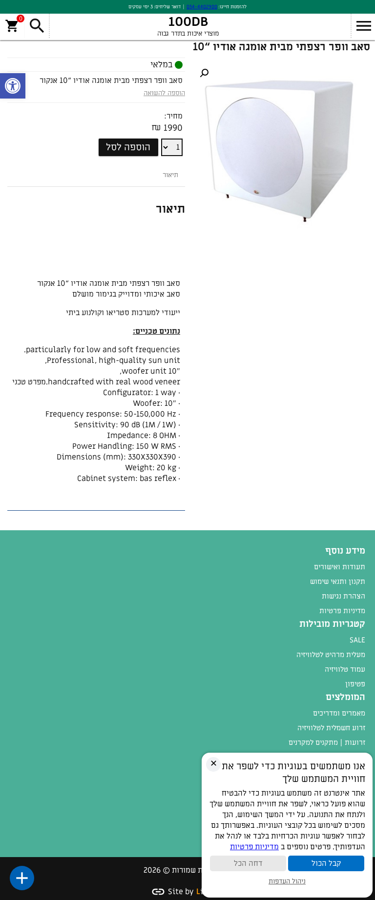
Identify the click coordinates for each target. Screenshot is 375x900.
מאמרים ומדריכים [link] (339, 713)
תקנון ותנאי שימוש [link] (337, 581)
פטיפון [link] (355, 684)
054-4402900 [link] (202, 6)
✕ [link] (213, 763)
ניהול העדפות (287, 881)
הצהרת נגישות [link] (343, 596)
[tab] (170, 174)
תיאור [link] (170, 175)
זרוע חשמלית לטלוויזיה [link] (331, 728)
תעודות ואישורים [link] (339, 567)
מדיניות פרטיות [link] (342, 611)
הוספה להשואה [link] (164, 93)
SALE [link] (357, 640)
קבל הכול (326, 863)
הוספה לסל (128, 147)
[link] (12, 86)
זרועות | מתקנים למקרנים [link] (327, 742)
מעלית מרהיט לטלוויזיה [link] (330, 655)
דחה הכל (248, 863)
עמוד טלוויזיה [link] (345, 669)
